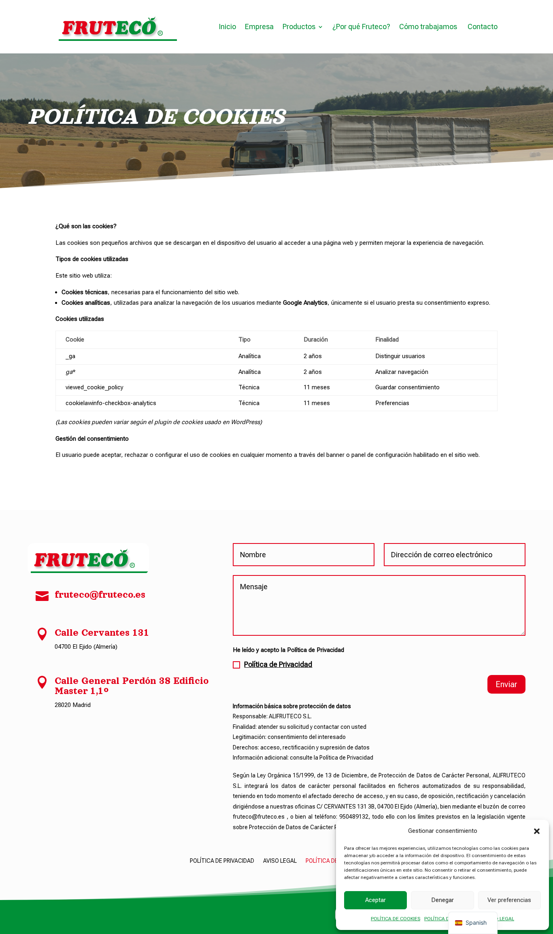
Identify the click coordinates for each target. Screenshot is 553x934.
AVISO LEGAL (499, 918)
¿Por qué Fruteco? (361, 26)
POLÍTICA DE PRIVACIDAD (222, 861)
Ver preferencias (509, 900)
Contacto (483, 26)
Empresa (259, 26)
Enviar (506, 684)
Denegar (442, 900)
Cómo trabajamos (429, 26)
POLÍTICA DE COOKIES (395, 918)
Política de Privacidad (278, 664)
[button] (537, 831)
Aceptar (375, 900)
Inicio (227, 26)
